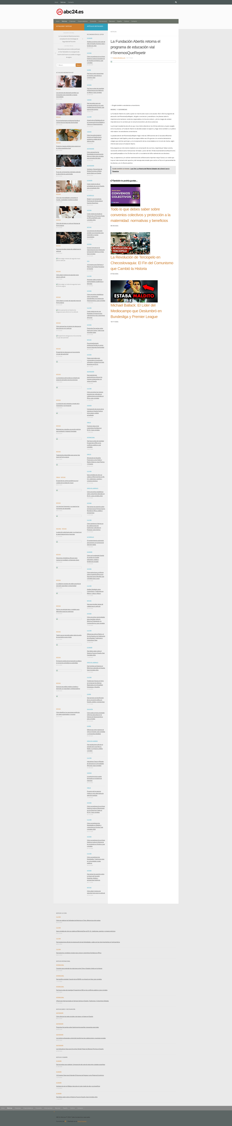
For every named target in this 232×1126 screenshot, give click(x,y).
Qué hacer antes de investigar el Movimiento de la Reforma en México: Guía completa (95, 90)
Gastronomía (90, 148)
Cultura (126, 21)
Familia (58, 477)
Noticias (63, 2)
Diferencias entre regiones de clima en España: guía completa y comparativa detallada (96, 732)
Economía (93, 21)
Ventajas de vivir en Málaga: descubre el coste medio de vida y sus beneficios (78, 1086)
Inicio (56, 2)
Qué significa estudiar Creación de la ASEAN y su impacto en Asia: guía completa (79, 979)
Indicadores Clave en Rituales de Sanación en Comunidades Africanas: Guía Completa (95, 763)
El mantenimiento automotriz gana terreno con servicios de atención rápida (95, 542)
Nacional (112, 21)
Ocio (88, 261)
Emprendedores (83, 21)
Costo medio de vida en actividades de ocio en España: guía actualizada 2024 (95, 186)
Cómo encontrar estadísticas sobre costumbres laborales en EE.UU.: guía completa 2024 (96, 494)
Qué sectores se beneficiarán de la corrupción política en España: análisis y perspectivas (96, 700)
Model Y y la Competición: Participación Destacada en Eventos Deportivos (95, 201)
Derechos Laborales (92, 488)
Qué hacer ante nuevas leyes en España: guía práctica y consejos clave (95, 75)
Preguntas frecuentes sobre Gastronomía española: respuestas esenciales (77, 1027)
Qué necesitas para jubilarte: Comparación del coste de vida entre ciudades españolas (80, 1064)
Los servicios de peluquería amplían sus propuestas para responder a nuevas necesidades (67, 95)
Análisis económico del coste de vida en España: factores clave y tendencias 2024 (96, 44)
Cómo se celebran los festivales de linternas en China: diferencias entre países (78, 920)
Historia (89, 53)
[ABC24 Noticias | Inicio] (70, 11)
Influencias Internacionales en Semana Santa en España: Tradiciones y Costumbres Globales (82, 1001)
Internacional (103, 21)
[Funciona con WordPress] (65, 1121)
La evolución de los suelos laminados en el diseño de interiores (94, 778)
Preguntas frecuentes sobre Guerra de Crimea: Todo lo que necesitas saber (95, 330)
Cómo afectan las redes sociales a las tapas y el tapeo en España (74, 1016)
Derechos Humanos (92, 741)
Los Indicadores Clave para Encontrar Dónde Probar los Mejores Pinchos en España (79, 1049)
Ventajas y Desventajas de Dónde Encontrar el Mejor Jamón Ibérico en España (94, 171)
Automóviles (90, 195)
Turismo (89, 100)
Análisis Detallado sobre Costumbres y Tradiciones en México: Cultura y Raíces (95, 591)
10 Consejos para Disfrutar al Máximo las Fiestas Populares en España (95, 267)
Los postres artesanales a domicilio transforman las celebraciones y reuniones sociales (81, 1038)
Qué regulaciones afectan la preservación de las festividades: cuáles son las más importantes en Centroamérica (88, 942)
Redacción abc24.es (119, 58)
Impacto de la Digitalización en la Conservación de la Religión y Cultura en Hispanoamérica (96, 122)
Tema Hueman (81, 1121)
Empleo (89, 454)
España (119, 21)
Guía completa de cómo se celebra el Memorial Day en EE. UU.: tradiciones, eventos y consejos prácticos (85, 931)
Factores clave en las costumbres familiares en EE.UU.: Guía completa (94, 428)
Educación (90, 709)
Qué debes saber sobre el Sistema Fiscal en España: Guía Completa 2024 (96, 653)
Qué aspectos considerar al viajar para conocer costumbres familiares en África (78, 953)
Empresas (72, 21)
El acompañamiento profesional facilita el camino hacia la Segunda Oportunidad (95, 345)
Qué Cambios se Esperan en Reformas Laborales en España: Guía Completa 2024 (96, 668)
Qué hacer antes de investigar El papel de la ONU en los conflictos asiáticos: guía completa (81, 990)
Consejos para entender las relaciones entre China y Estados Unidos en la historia (79, 968)
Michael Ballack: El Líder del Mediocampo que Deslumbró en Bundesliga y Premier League (136, 311)
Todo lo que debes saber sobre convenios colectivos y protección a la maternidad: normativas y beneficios (140, 215)
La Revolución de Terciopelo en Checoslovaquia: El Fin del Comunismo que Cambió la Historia (142, 263)
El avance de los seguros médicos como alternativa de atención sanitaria (95, 793)
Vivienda (89, 405)
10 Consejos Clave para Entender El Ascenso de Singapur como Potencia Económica (80, 1075)
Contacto (71, 2)
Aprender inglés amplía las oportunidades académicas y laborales (95, 282)
